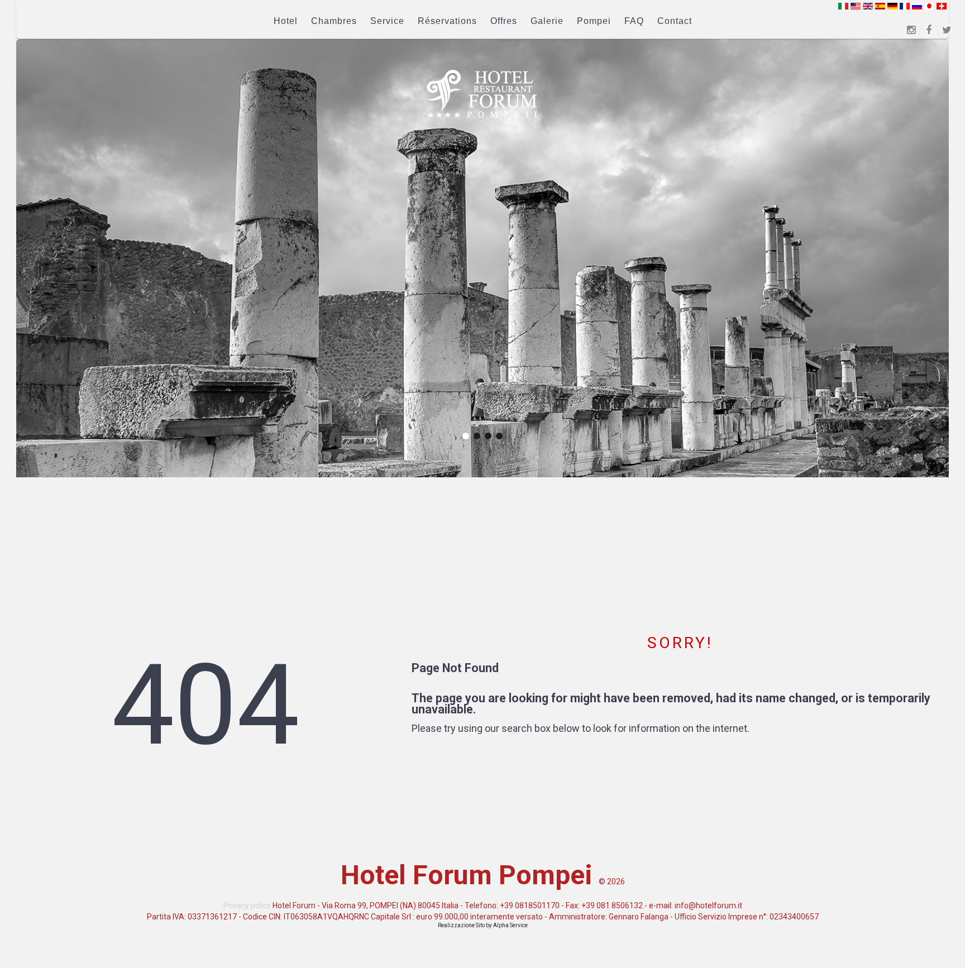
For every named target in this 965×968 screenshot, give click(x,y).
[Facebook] (928, 30)
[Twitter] (946, 30)
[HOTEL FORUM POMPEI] (482, 93)
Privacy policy (247, 905)
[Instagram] (911, 30)
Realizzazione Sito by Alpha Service (483, 925)
